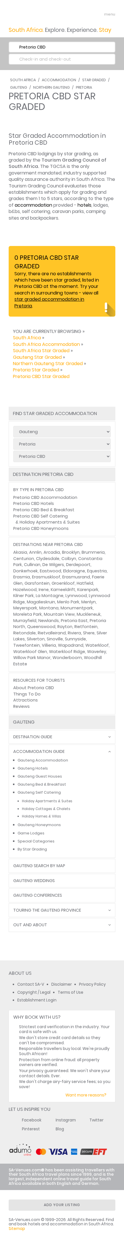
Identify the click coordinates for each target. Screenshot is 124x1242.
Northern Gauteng (51, 87)
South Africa (23, 79)
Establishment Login (37, 1000)
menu (99, 14)
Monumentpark (77, 608)
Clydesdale (47, 558)
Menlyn (88, 602)
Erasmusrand (76, 577)
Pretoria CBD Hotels (33, 503)
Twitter (96, 1120)
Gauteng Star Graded (37, 357)
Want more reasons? (85, 1095)
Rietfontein (85, 626)
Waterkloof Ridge (67, 651)
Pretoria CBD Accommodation (45, 497)
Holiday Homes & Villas (41, 816)
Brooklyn (71, 552)
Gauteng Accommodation (43, 760)
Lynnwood (76, 595)
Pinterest (31, 1129)
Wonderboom (67, 657)
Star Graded (94, 79)
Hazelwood (25, 589)
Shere (89, 633)
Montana (49, 608)
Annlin (35, 552)
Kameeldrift (63, 589)
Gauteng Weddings (34, 880)
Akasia (20, 552)
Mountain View (59, 614)
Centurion (23, 558)
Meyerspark (25, 608)
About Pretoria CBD (33, 688)
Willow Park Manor (31, 657)
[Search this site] (88, 14)
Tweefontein (26, 645)
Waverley (96, 651)
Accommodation (59, 79)
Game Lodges (31, 833)
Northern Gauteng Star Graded (48, 363)
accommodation (33, 205)
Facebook (32, 1120)
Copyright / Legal (33, 992)
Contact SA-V (30, 984)
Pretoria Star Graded (36, 370)
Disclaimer (61, 984)
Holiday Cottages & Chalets (46, 809)
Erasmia (21, 577)
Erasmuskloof (46, 577)
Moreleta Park (27, 614)
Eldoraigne (74, 571)
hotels (84, 205)
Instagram (66, 1120)
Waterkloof (97, 645)
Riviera (74, 633)
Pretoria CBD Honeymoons (41, 528)
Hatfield (85, 583)
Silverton (36, 639)
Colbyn (68, 558)
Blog (60, 1129)
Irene (44, 589)
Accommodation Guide (39, 751)
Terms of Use (70, 992)
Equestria (97, 571)
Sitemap (17, 1228)
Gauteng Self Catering (39, 792)
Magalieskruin (41, 602)
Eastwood (50, 571)
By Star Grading (32, 849)
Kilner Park (23, 595)
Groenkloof (63, 583)
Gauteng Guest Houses (40, 776)
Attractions (25, 700)
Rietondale (24, 633)
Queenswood (41, 626)
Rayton (64, 626)
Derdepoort (78, 564)
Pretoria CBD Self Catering (40, 516)
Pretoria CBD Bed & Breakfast (43, 510)
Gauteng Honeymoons (39, 825)
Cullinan (32, 564)
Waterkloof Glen (30, 651)
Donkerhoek (25, 571)
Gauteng (18, 87)
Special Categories (36, 841)
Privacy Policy (92, 984)
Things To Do (27, 694)
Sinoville (55, 639)
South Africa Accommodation (46, 344)
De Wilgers (53, 564)
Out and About (30, 925)
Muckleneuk (89, 614)
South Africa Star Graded (41, 350)
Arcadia (52, 552)
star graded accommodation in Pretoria (49, 302)
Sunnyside (75, 639)
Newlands (48, 620)
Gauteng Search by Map (39, 865)
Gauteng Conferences (37, 895)
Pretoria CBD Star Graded (41, 376)
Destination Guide (32, 737)
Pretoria (84, 87)
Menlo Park (68, 602)
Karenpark (87, 589)
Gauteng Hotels (33, 768)
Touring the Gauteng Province (47, 910)
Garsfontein (37, 583)
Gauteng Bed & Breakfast (42, 784)
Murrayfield (24, 620)
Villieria (49, 645)
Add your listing (62, 1204)
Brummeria (93, 552)
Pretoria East (74, 620)
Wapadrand (70, 645)
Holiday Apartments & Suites (50, 522)
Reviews (21, 706)
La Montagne (49, 595)
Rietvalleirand (52, 633)
